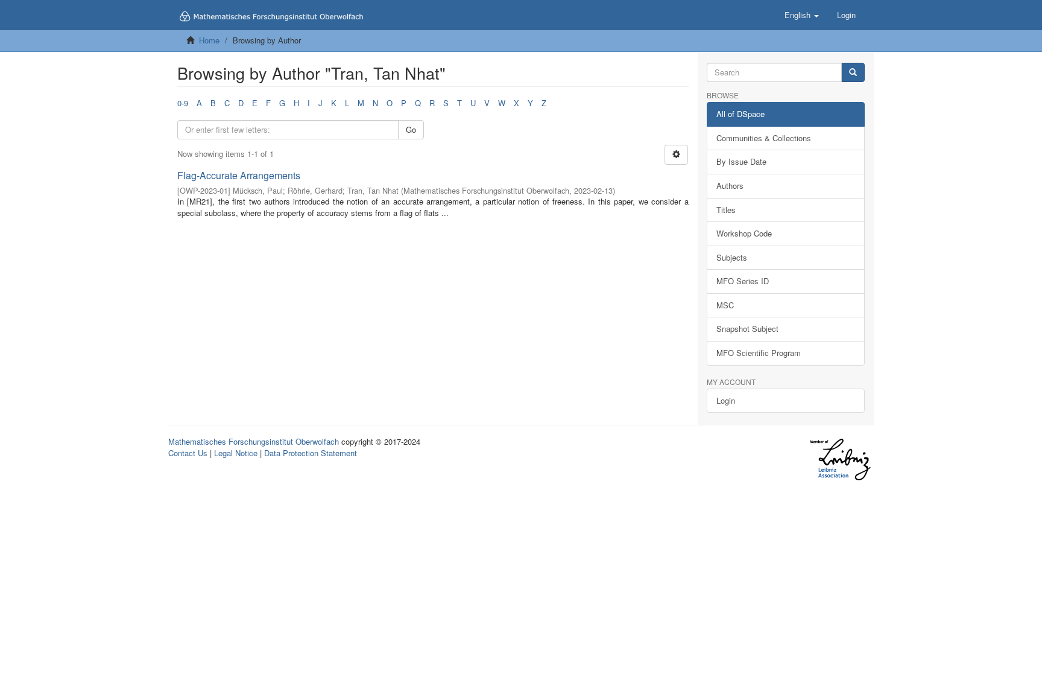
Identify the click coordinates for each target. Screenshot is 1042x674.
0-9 (182, 103)
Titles (726, 209)
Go (411, 129)
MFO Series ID (742, 281)
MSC (725, 305)
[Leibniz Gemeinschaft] (840, 459)
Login (725, 400)
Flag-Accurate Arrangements (238, 175)
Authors (730, 185)
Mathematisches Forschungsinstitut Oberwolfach (253, 441)
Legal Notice (235, 453)
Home (209, 40)
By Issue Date (741, 161)
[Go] (853, 73)
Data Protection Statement (310, 453)
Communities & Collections (763, 138)
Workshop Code (744, 233)
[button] (801, 15)
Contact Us (187, 453)
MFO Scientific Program (758, 352)
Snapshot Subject (747, 328)
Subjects (731, 257)
